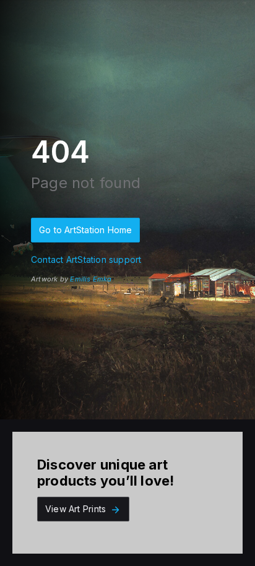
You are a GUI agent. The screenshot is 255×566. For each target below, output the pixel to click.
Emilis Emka (90, 279)
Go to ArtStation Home (85, 230)
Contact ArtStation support (86, 259)
